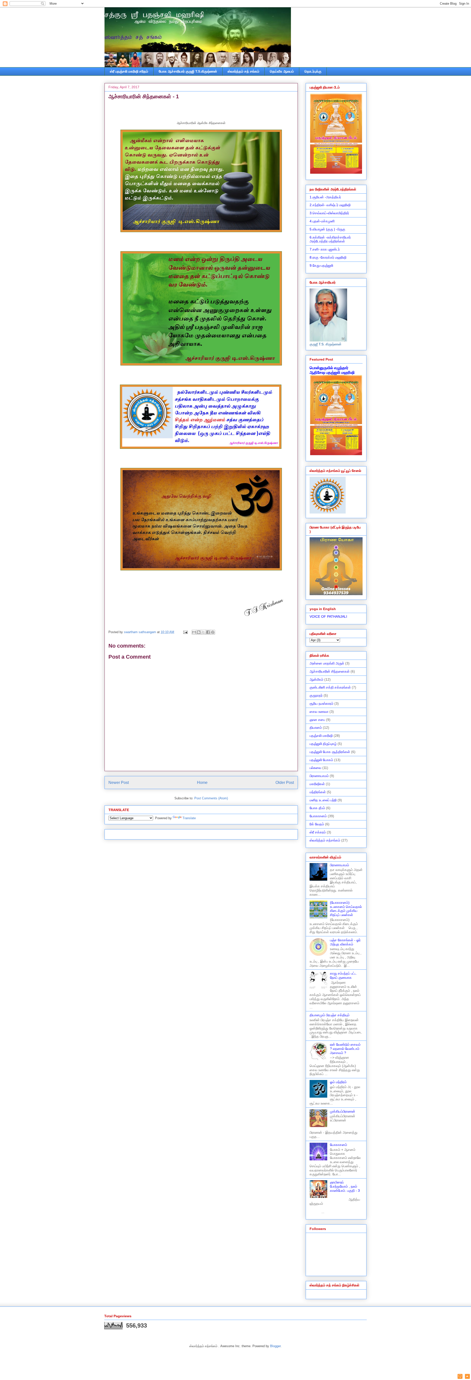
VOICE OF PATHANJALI (328, 616)
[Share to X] (203, 632)
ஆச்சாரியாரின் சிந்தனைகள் (330, 671)
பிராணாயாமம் (319, 776)
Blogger (275, 1346)
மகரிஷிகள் (317, 784)
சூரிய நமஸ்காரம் (321, 703)
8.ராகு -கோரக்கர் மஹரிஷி (328, 257)
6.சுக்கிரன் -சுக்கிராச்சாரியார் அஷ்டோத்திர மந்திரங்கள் (330, 239)
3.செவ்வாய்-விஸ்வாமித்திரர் (329, 213)
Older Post (284, 782)
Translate (189, 818)
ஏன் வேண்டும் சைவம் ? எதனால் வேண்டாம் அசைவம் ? (345, 1048)
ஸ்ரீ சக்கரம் (318, 832)
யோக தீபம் (317, 808)
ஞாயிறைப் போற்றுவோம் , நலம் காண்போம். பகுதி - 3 (345, 1186)
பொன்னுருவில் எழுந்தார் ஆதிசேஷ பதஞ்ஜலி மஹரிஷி (332, 370)
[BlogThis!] (198, 632)
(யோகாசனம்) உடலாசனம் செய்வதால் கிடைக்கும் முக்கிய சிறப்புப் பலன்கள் (346, 909)
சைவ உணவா (319, 712)
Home (202, 782)
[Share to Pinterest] (212, 632)
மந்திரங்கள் (318, 792)
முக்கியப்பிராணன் (342, 1111)
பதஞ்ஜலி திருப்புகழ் (323, 744)
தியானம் (316, 727)
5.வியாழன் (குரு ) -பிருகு (327, 229)
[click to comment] (460, 1377)
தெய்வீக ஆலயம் (282, 71)
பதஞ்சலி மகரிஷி (321, 736)
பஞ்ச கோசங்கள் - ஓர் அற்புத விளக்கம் (345, 942)
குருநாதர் (316, 695)
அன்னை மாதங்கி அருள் (327, 663)
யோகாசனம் (318, 816)
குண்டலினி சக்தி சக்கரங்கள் (330, 687)
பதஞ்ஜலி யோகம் (321, 760)
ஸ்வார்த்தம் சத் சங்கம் (243, 71)
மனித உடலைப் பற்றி (323, 800)
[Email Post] (185, 632)
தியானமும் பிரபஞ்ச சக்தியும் (330, 1015)
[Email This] (194, 632)
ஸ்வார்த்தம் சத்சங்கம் (325, 840)
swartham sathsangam (140, 632)
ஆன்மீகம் (316, 679)
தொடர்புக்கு (312, 71)
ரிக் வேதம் (317, 824)
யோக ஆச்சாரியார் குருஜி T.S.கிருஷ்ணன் (188, 71)
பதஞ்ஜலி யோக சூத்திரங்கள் (330, 752)
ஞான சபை (317, 720)
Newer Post (118, 782)
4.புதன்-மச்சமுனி (322, 221)
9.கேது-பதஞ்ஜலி (321, 265)
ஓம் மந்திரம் (338, 1082)
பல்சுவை (315, 768)
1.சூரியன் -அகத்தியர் (325, 197)
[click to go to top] (467, 1377)
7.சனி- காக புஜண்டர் (325, 249)
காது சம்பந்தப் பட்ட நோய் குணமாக (343, 975)
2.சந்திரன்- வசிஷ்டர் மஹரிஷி (330, 205)
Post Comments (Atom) (211, 798)
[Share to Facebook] (208, 632)
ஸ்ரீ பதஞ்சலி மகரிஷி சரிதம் (129, 71)
